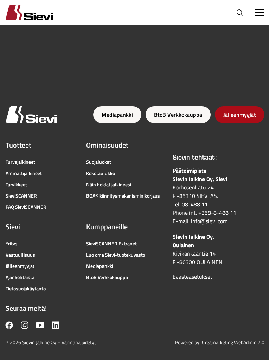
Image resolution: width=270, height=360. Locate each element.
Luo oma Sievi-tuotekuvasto (115, 254)
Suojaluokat (98, 162)
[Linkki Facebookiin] (9, 325)
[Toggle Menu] (259, 12)
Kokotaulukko (100, 173)
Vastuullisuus (20, 254)
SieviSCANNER (21, 195)
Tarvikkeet (16, 184)
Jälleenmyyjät (239, 114)
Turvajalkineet (20, 162)
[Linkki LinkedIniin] (55, 325)
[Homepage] (38, 12)
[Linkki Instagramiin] (24, 325)
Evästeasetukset (192, 276)
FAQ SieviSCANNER (26, 207)
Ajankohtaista (20, 277)
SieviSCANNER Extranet (111, 243)
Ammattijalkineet (24, 173)
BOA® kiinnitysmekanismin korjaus (123, 195)
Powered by (219, 342)
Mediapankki (117, 114)
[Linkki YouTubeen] (40, 325)
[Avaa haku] (240, 12)
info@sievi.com (209, 221)
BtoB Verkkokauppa (178, 114)
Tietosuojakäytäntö (26, 288)
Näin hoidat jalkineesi (108, 184)
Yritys (12, 243)
